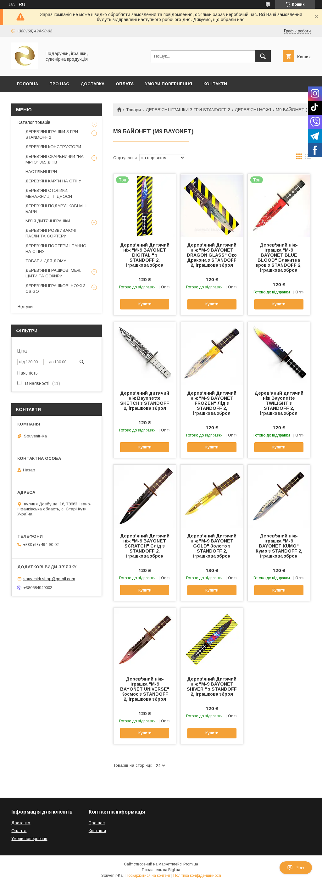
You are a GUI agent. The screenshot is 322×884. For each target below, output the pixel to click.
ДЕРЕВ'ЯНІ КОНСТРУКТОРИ (53, 146)
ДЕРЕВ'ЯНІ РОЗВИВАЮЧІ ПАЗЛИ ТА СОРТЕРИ (50, 233)
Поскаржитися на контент (147, 875)
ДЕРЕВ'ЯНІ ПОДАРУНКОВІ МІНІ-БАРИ (57, 208)
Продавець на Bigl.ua (161, 870)
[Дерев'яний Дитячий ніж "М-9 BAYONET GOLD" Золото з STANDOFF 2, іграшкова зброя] (211, 496)
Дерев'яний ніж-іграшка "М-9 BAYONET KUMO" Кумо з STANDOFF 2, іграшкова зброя (279, 546)
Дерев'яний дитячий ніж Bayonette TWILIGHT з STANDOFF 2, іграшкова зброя (278, 403)
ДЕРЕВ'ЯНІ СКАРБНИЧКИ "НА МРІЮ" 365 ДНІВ (54, 159)
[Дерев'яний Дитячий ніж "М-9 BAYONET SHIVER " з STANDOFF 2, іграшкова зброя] (211, 639)
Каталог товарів (34, 122)
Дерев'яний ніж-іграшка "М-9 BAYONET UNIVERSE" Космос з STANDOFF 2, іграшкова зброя (144, 689)
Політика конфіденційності (197, 875)
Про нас (97, 822)
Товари (133, 109)
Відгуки (25, 306)
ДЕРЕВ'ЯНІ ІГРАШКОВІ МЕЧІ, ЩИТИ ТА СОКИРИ (53, 273)
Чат (300, 867)
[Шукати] (263, 56)
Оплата (125, 83)
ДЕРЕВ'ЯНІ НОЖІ (253, 109)
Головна (27, 83)
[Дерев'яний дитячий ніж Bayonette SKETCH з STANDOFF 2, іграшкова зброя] (145, 353)
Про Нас (59, 83)
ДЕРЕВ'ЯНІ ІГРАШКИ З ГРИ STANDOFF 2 (188, 109)
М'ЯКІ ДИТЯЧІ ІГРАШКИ (47, 221)
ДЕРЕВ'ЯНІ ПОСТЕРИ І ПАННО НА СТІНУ (55, 248)
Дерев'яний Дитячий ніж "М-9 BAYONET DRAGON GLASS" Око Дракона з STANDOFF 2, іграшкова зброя (212, 255)
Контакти (215, 83)
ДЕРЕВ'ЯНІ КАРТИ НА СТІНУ (53, 181)
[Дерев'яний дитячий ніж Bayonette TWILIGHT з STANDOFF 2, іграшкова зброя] (279, 353)
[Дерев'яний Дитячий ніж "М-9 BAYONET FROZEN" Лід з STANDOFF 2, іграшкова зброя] (211, 353)
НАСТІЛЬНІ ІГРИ (41, 171)
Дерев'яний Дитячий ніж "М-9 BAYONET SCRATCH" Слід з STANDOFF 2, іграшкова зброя (144, 546)
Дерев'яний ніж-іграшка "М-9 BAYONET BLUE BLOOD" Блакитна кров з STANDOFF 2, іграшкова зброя (279, 257)
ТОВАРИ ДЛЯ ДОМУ (45, 261)
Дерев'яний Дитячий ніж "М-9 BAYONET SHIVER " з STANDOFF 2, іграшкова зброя (212, 686)
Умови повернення (168, 83)
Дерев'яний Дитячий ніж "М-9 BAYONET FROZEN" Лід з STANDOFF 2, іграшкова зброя (211, 403)
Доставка (92, 83)
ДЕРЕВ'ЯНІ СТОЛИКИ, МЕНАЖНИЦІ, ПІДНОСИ (48, 193)
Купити (144, 304)
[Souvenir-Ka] (24, 67)
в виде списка (308, 157)
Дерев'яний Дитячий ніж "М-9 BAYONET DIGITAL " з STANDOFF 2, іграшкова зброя (144, 255)
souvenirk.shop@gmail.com (49, 578)
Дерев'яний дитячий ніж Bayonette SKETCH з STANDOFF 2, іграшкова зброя (144, 401)
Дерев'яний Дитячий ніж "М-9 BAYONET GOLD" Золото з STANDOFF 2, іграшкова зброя (211, 546)
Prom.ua (190, 864)
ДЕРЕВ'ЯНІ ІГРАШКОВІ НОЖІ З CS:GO (55, 288)
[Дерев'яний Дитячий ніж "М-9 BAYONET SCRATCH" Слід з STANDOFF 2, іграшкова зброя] (145, 496)
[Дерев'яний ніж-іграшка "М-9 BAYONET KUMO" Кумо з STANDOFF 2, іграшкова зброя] (279, 496)
